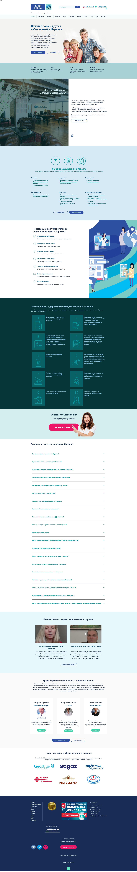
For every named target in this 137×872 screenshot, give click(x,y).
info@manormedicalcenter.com (98, 816)
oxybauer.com (71, 862)
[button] (41, 16)
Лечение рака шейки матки (40, 180)
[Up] (68, 868)
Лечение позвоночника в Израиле (69, 198)
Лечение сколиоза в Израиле (68, 200)
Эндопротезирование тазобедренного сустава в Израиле (67, 203)
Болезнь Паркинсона (93, 180)
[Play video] (51, 634)
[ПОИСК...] (77, 7)
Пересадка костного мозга (40, 185)
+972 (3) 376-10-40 (94, 811)
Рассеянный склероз (93, 182)
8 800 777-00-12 (94, 813)
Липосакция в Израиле (94, 198)
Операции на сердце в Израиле (69, 180)
